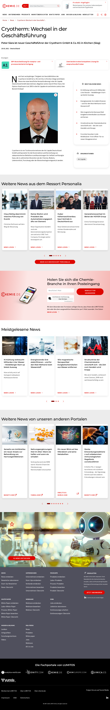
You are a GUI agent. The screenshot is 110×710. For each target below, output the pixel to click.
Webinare (29, 643)
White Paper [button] (54, 14)
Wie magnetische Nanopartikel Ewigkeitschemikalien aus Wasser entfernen (93, 114)
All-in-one (29, 646)
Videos (3, 640)
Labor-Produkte (56, 580)
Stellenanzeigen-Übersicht (60, 613)
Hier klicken (63, 299)
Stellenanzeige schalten (59, 610)
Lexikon (4, 629)
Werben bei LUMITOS (9, 691)
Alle (24, 6)
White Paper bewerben (9, 613)
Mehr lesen (52, 312)
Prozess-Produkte (57, 584)
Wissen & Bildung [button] (73, 14)
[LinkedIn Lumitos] (107, 698)
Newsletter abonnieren (90, 291)
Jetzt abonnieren (94, 592)
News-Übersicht (7, 587)
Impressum (5, 698)
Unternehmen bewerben (35, 587)
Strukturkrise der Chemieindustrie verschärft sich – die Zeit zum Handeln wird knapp (93, 125)
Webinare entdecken (33, 603)
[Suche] (58, 6)
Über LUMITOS (25, 691)
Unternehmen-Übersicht (35, 591)
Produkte (29, 633)
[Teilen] (101, 15)
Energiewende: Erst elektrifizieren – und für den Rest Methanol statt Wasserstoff (93, 103)
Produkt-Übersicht (57, 591)
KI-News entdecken (21, 558)
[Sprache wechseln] (105, 15)
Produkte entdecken (57, 577)
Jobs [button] (63, 14)
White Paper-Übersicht (9, 617)
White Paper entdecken (9, 603)
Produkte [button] (25, 14)
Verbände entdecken (33, 584)
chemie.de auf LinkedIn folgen (95, 597)
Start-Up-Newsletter (9, 584)
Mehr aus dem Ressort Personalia (55, 262)
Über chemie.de (40, 691)
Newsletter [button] (88, 14)
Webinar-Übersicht (33, 610)
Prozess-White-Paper (9, 610)
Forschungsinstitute (8, 636)
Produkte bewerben (57, 587)
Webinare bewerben (33, 606)
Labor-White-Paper (8, 606)
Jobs (27, 640)
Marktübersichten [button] (39, 14)
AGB (15, 698)
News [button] (5, 14)
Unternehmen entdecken (35, 577)
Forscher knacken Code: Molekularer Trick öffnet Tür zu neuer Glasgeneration (92, 136)
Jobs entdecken (56, 603)
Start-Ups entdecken (33, 580)
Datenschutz (25, 698)
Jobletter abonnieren (58, 606)
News (28, 629)
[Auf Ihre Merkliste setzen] (97, 15)
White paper (30, 636)
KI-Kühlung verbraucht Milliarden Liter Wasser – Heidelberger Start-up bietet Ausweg (93, 92)
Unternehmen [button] (14, 14)
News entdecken (7, 577)
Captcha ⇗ (68, 301)
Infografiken (6, 633)
